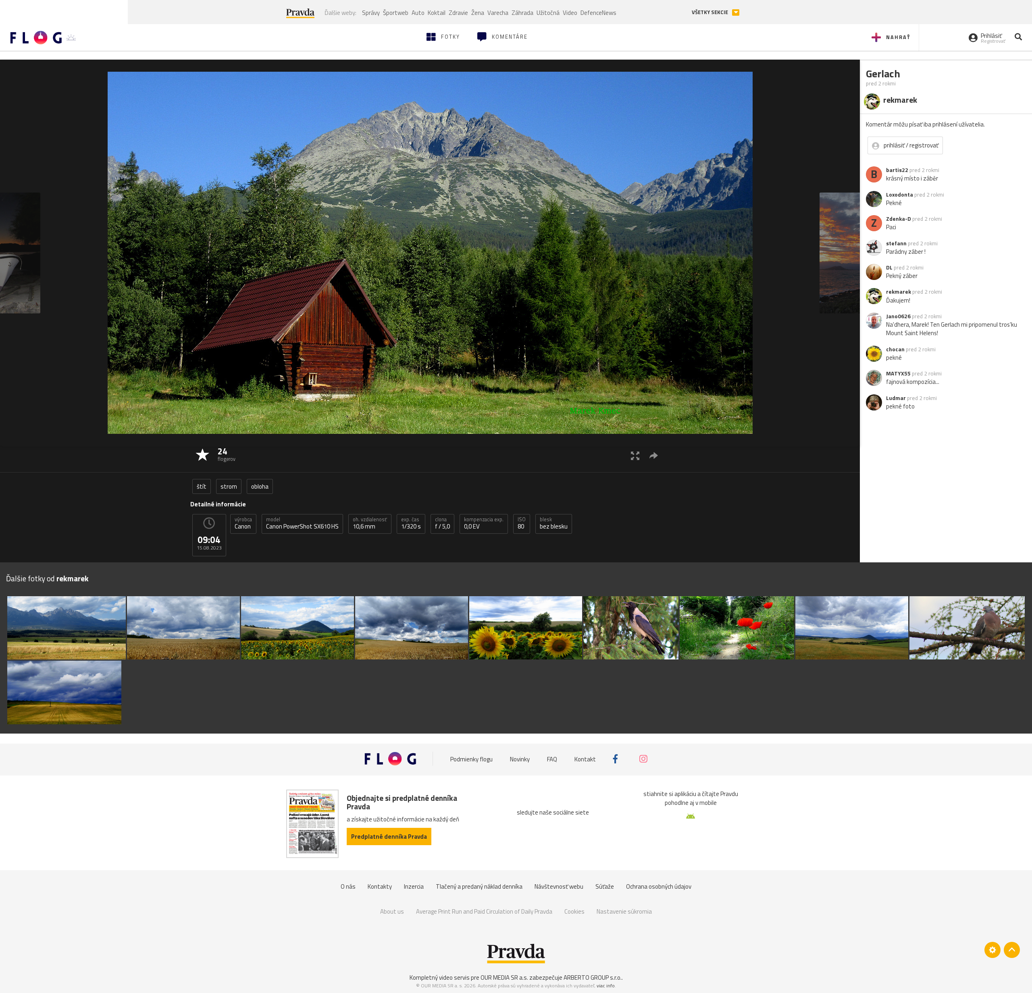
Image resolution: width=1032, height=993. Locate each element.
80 (522, 523)
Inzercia (414, 886)
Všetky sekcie (710, 12)
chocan (895, 349)
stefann (896, 243)
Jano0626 (898, 316)
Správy (371, 12)
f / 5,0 (442, 523)
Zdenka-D (898, 219)
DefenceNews (598, 12)
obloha (259, 486)
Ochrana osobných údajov (658, 886)
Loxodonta (899, 195)
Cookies (574, 911)
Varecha (497, 12)
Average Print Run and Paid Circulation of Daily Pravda (484, 911)
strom (229, 486)
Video (570, 12)
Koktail (436, 12)
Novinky (520, 758)
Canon (243, 523)
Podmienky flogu (471, 758)
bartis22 (897, 170)
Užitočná (548, 12)
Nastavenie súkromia (624, 911)
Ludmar (896, 398)
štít (201, 486)
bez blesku (554, 523)
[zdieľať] (653, 455)
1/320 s (411, 523)
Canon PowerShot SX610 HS (302, 523)
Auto (418, 12)
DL (889, 267)
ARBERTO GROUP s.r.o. (593, 977)
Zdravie (458, 12)
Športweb (395, 12)
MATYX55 (898, 373)
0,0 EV (484, 523)
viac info (606, 985)
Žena (477, 12)
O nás (348, 886)
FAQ (552, 758)
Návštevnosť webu (559, 886)
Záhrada (522, 12)
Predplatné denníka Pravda (389, 836)
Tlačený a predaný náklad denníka (479, 886)
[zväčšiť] (635, 455)
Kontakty (380, 886)
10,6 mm (370, 523)
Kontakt (585, 758)
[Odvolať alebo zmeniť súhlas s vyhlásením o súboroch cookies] (992, 950)
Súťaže (604, 886)
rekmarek (898, 292)
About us (392, 911)
